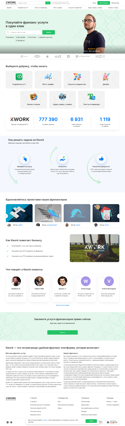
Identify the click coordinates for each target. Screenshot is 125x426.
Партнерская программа (66, 405)
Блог (59, 401)
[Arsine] (106, 213)
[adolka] (19, 213)
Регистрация (104, 3)
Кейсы (60, 408)
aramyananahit (52, 225)
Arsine (107, 225)
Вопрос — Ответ (112, 401)
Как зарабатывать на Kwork (90, 408)
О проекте (33, 401)
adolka (20, 225)
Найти (48, 32)
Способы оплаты (35, 411)
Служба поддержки (113, 405)
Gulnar (78, 225)
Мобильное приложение (89, 414)
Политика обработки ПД (38, 408)
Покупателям (85, 401)
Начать (62, 332)
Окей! (91, 421)
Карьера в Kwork (35, 414)
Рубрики (84, 411)
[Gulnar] (77, 213)
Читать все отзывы (62, 305)
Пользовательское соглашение (40, 405)
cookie (45, 420)
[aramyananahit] (48, 213)
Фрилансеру (115, 3)
